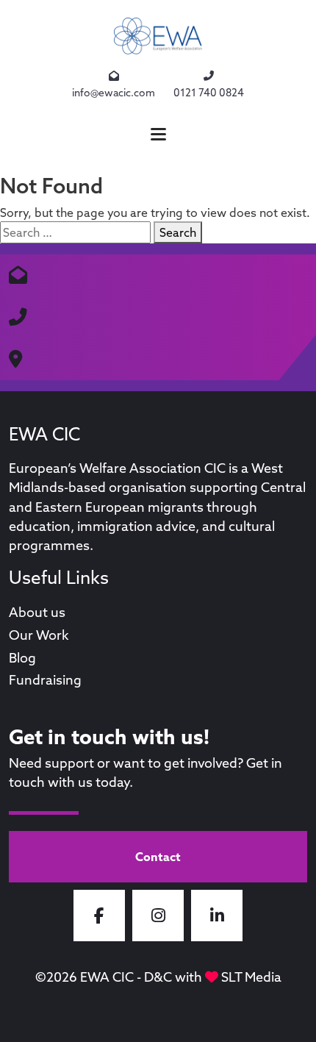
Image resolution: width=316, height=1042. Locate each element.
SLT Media (251, 976)
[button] (158, 134)
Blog (22, 657)
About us (37, 612)
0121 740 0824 (208, 92)
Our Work (39, 635)
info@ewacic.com (113, 92)
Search (177, 232)
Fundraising (45, 679)
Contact (158, 856)
